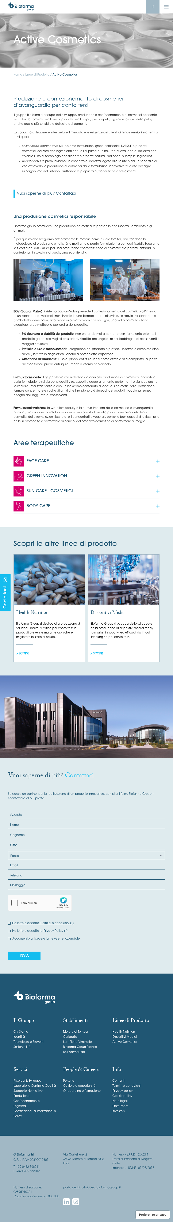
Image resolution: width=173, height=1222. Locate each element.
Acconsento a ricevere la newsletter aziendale (46, 938)
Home (18, 74)
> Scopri (22, 653)
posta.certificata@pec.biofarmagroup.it (92, 1187)
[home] (20, 7)
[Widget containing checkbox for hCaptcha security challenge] (40, 903)
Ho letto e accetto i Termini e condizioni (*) (43, 923)
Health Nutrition (32, 613)
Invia (24, 956)
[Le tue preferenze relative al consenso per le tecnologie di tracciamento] (153, 1215)
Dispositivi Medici (108, 613)
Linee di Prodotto (37, 74)
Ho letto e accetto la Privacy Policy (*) (40, 931)
